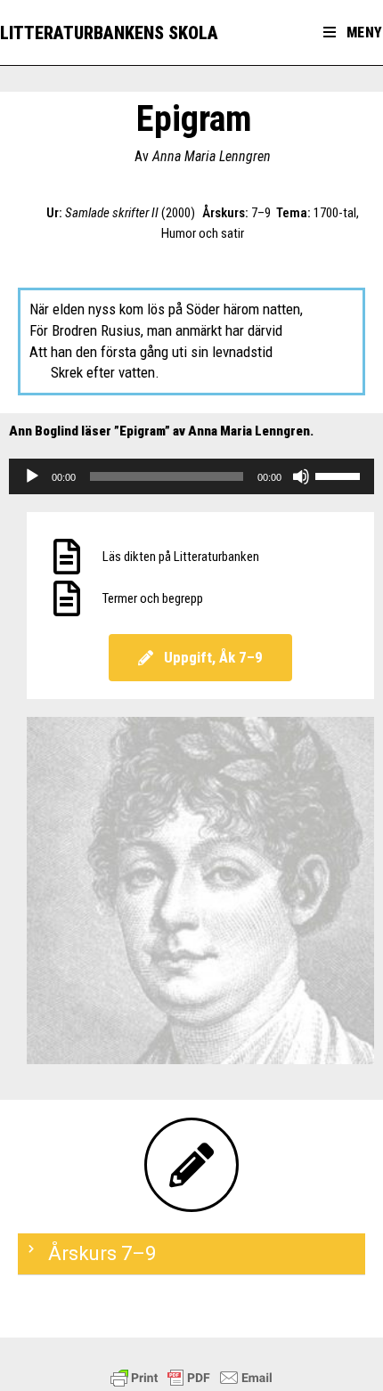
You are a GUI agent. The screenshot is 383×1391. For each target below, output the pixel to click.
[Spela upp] (32, 476)
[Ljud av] (301, 476)
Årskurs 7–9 (102, 1253)
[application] (191, 476)
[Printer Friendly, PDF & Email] (191, 1377)
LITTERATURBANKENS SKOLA (109, 33)
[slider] (340, 475)
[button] (191, 1254)
